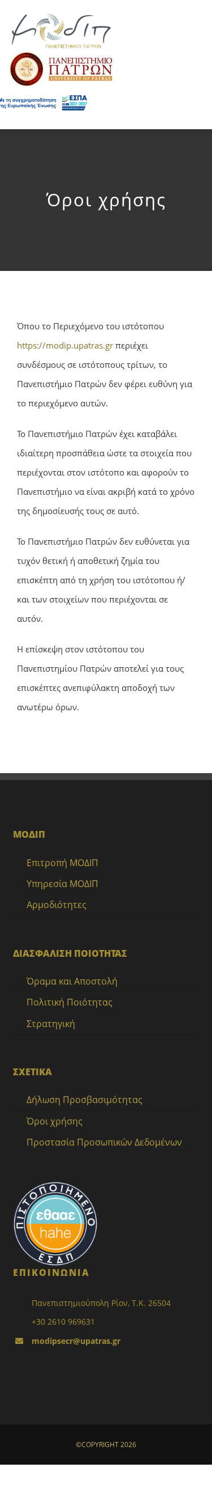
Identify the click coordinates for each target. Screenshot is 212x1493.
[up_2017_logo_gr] (61, 54)
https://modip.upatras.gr (65, 345)
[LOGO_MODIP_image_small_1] (61, 15)
